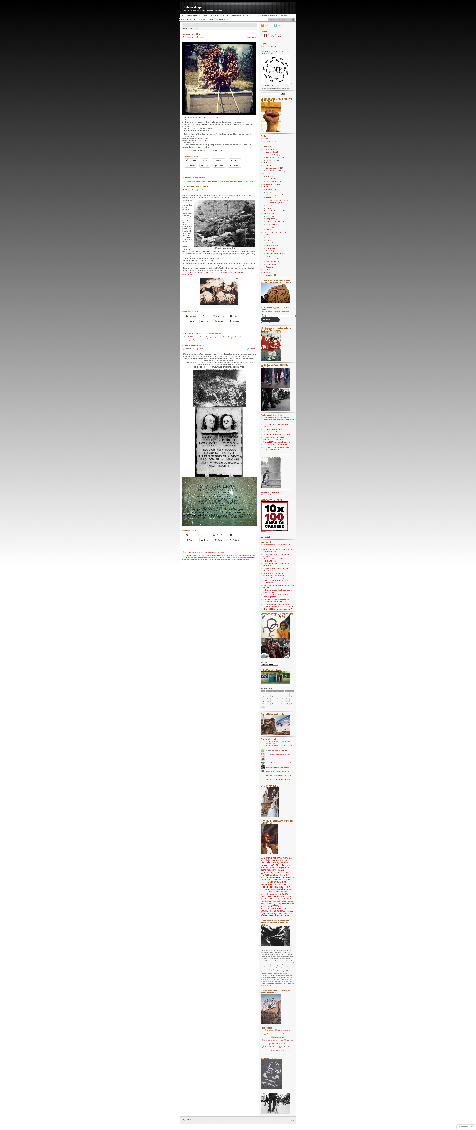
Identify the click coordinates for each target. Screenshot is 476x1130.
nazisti (188, 339)
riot (271, 906)
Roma (283, 908)
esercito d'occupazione (227, 555)
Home (183, 16)
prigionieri (280, 901)
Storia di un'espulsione (276, 203)
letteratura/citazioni (238, 15)
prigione (272, 901)
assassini (196, 337)
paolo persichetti (269, 896)
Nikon (283, 889)
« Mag (262, 709)
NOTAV (289, 890)
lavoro (271, 880)
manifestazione (271, 259)
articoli (205, 15)
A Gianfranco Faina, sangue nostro (275, 445)
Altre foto (263, 1053)
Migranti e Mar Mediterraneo (268, 15)
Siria (267, 205)
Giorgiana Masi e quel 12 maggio (274, 578)
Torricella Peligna (248, 181)
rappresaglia (185, 559)
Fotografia (188, 177)
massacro (249, 337)
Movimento (275, 889)
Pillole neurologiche (273, 224)
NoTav (271, 256)
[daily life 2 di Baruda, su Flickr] (275, 734)
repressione (285, 903)
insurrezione (277, 877)
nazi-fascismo (223, 557)
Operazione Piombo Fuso (277, 200)
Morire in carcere (272, 181)
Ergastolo (269, 179)
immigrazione (267, 877)
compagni (266, 869)
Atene (268, 240)
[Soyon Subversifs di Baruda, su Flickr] (271, 1088)
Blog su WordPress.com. (189, 1120)
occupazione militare (278, 892)
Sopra (292, 1120)
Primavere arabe (271, 262)
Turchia (268, 208)
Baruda (266, 862)
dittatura (212, 555)
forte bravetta (247, 555)
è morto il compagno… (272, 741)
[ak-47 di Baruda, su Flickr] (275, 946)
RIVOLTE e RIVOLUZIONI (189, 19)
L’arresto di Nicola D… (279, 759)
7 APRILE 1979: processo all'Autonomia (276, 442)
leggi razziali (196, 557)
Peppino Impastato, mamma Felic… (282, 763)
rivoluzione (275, 908)
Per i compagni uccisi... (199, 177)
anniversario (196, 555)
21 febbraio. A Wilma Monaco (273, 429)
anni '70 (268, 858)
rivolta (276, 906)
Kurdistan (269, 189)
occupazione (237, 557)
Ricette (268, 230)
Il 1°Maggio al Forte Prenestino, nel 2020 (277, 604)
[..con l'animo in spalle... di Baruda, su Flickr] (275, 410)
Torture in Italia (271, 160)
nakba (254, 337)
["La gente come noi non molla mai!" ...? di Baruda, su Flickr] (275, 388)
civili (208, 555)
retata (206, 559)
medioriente (268, 886)
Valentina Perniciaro (275, 915)
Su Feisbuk (265, 537)
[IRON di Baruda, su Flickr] (275, 1114)
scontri (265, 910)
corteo (274, 870)
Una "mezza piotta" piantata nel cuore (276, 447)
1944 (187, 337)
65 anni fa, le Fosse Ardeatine (193, 345)
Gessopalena (205, 181)
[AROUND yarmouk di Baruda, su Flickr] (271, 1023)
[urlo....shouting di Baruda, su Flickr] (269, 853)
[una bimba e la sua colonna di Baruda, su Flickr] (271, 487)
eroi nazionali (220, 337)
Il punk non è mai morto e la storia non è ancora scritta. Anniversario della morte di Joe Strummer (278, 420)
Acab (262, 858)
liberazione (203, 557)
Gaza (277, 875)
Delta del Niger (271, 246)
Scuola (203, 19)
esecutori (227, 337)
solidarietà (279, 911)
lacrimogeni (265, 880)
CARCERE (225, 15)
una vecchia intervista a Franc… (281, 754)
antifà (193, 181)
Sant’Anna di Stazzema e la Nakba (195, 186)
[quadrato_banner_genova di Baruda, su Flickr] (274, 530)
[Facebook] (265, 35)
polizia (273, 898)
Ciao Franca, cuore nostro (279, 750)
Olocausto (244, 557)
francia (268, 251)
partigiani (251, 557)
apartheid (203, 555)
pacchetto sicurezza (269, 894)
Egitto (275, 872)
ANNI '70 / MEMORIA (193, 15)
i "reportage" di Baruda (273, 221)
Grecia (282, 875)
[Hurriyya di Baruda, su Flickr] (275, 303)
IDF (287, 875)
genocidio (234, 337)
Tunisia (268, 267)
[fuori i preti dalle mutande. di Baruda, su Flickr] (275, 637)
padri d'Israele (208, 339)
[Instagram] (280, 35)
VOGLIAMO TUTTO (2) (283, 775)
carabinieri (265, 866)
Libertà (210, 557)
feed (268, 25)
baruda (201, 37)
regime (275, 904)
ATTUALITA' (214, 15)
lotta (279, 882)
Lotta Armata (270, 152)
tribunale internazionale (197, 340)
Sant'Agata (229, 181)
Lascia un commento (250, 190)
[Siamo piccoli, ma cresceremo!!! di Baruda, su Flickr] (271, 360)
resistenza (222, 181)
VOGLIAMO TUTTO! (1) (283, 779)
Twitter (280, 25)
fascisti (288, 872)
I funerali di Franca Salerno (272, 432)
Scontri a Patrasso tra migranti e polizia (276, 434)
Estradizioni (273, 155)
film (291, 872)
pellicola (280, 896)
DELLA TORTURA (269, 141)
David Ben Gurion (205, 337)
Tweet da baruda (266, 494)
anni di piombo (267, 860)
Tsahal (285, 913)
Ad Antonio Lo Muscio (284, 771)
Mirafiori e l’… (270, 775)
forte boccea (239, 555)
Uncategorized (220, 19)
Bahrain (268, 243)
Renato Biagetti (213, 181)
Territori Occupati (271, 913)
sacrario (211, 559)
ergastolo (281, 872)
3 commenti (252, 37)
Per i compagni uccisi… (274, 157)
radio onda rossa (267, 904)
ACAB (268, 235)
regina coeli (193, 559)
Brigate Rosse (281, 862)
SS (189, 340)
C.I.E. (268, 176)
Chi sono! (266, 139)
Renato (204, 140)
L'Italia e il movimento (273, 253)
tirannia (233, 559)
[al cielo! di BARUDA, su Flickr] (271, 131)
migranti (265, 889)
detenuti (281, 870)
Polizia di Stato (284, 898)
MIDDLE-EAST (251, 15)
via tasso (246, 559)
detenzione (267, 872)
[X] (272, 35)
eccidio (198, 181)
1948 (191, 337)
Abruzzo (188, 181)
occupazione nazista (196, 339)
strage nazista (237, 181)
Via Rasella (239, 559)
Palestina (211, 333)
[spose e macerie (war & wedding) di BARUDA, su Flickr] (270, 816)
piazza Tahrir (264, 899)
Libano (268, 192)
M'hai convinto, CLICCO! (270, 319)
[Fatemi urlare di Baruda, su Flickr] (275, 657)
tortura (211, 19)
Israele (239, 337)
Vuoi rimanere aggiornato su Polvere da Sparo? (277, 308)
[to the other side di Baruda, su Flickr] (275, 683)
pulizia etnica (216, 339)
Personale (284, 15)
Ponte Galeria (265, 901)
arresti (276, 860)
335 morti (188, 555)
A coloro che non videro (191, 34)
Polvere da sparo (194, 7)
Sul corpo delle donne (273, 171)
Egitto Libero (270, 248)
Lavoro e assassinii (272, 168)
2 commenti (252, 348)
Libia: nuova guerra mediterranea (277, 195)
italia (243, 337)
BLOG (268, 216)
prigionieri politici (288, 901)
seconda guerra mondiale (222, 559)
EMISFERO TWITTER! (270, 492)
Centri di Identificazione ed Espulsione (277, 866)
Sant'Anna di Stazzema (235, 339)
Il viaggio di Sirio (274, 227)
